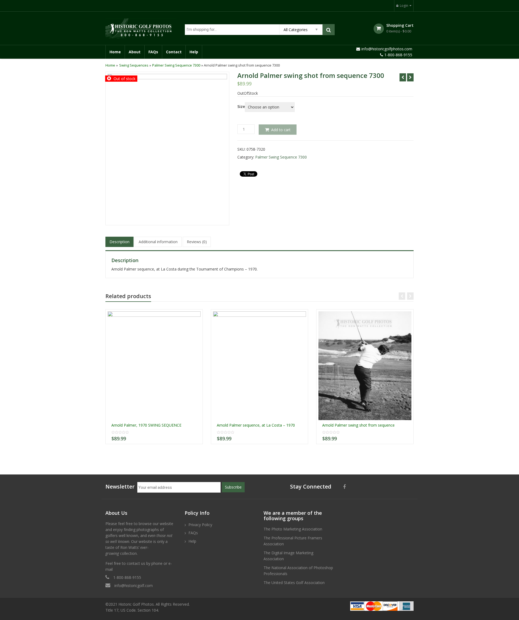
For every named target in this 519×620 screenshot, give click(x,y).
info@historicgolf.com (133, 585)
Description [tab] (119, 241)
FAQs (153, 51)
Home (115, 51)
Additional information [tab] (158, 241)
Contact (174, 51)
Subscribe (233, 487)
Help (193, 51)
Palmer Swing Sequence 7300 (176, 65)
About (135, 51)
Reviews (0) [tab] (197, 241)
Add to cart (281, 129)
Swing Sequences (133, 65)
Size (241, 106)
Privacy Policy (200, 524)
